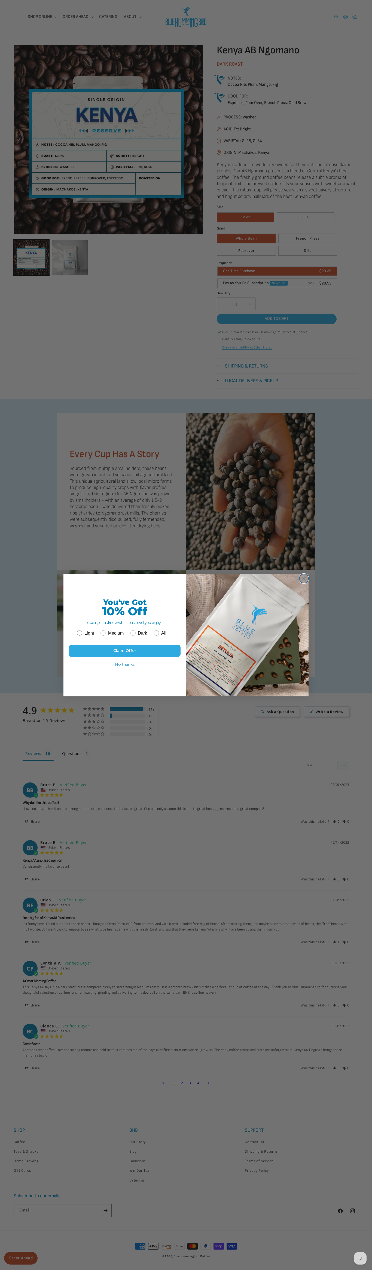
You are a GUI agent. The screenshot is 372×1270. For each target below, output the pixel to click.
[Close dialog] (304, 578)
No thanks (125, 664)
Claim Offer (124, 650)
